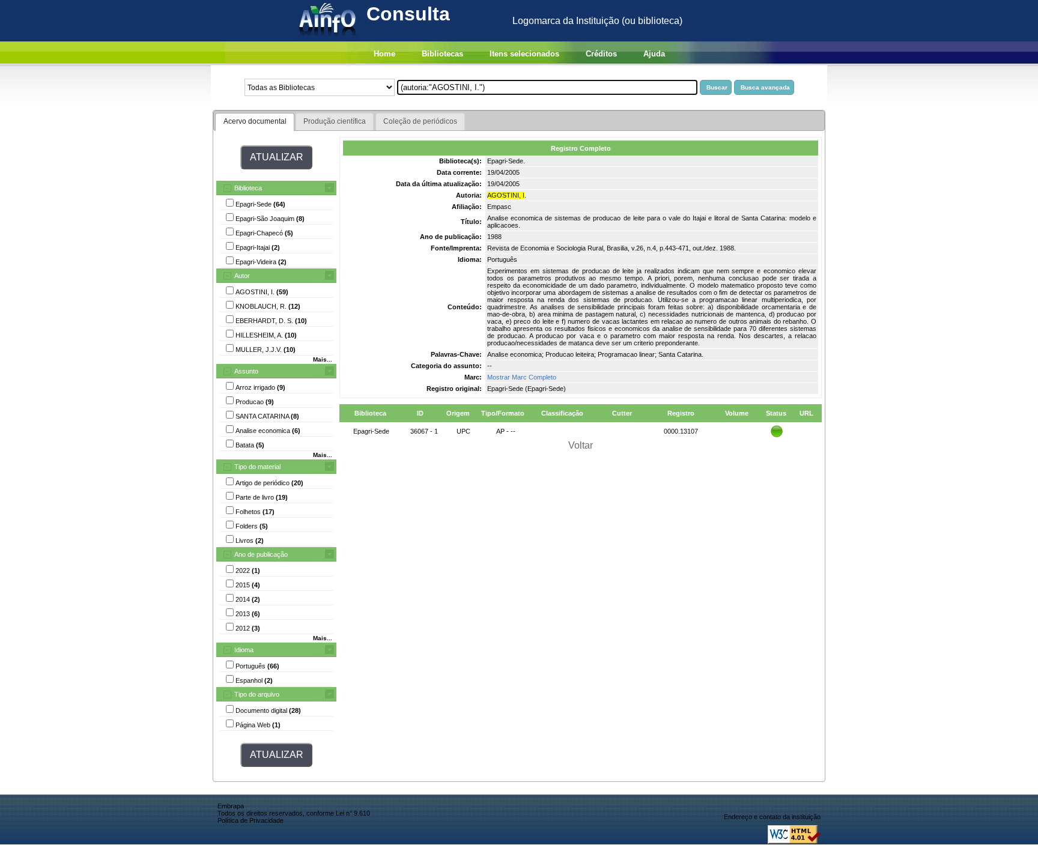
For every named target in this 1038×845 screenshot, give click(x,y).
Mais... (322, 359)
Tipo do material (257, 466)
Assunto (246, 371)
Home (384, 53)
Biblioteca (248, 188)
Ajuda (654, 53)
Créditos (601, 53)
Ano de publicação (261, 554)
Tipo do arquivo (256, 694)
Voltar (580, 445)
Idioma (243, 649)
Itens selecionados (524, 53)
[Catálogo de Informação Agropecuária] (328, 38)
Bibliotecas (442, 53)
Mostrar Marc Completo (521, 377)
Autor (242, 275)
